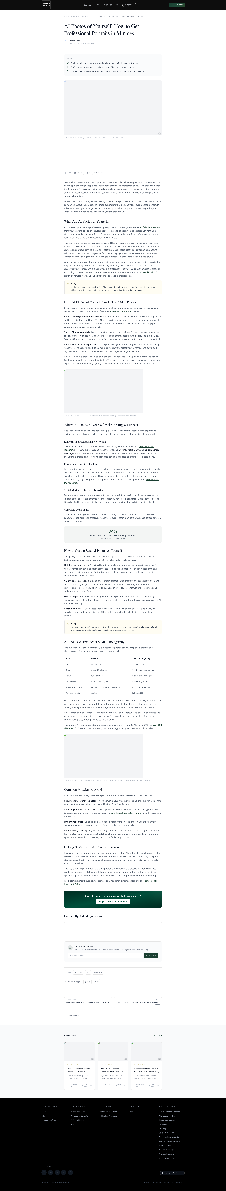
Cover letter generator (167, 1133)
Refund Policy (180, 1182)
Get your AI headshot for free (112, 901)
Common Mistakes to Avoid (83, 789)
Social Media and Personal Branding (84, 490)
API (42, 1124)
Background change (167, 1120)
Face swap (163, 1124)
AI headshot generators (121, 311)
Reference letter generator (169, 1137)
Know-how (75, 16)
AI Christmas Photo (166, 1158)
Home (66, 16)
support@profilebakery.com (173, 1173)
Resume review (165, 1145)
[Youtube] (57, 1172)
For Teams (128, 5)
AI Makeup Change (166, 1150)
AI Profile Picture (77, 1120)
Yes (88, 982)
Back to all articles (74, 1015)
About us (44, 1112)
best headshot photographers (126, 813)
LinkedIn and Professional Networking (85, 441)
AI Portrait (75, 1124)
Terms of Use (168, 1182)
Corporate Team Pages (76, 509)
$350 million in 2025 (149, 272)
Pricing (98, 5)
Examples (108, 5)
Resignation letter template (169, 1141)
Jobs (43, 1116)
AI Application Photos (79, 1112)
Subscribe (150, 955)
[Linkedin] (50, 1172)
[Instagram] (44, 1172)
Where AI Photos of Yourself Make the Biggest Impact (101, 424)
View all (157, 1035)
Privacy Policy (156, 1182)
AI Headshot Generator (79, 1116)
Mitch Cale (75, 40)
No (97, 982)
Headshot (86, 16)
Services (87, 5)
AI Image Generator (166, 1154)
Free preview (177, 5)
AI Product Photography (109, 1116)
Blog (131, 1112)
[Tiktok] (63, 1172)
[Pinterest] (70, 1172)
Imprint (146, 1182)
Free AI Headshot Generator (169, 1112)
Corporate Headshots (108, 1112)
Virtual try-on (164, 1129)
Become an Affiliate (48, 1120)
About (117, 5)
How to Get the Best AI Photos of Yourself (93, 550)
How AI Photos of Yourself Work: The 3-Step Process (100, 301)
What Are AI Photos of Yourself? (86, 221)
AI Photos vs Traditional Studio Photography (94, 641)
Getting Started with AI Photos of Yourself (93, 846)
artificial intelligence (149, 227)
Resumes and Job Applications (81, 464)
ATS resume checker (167, 1116)
